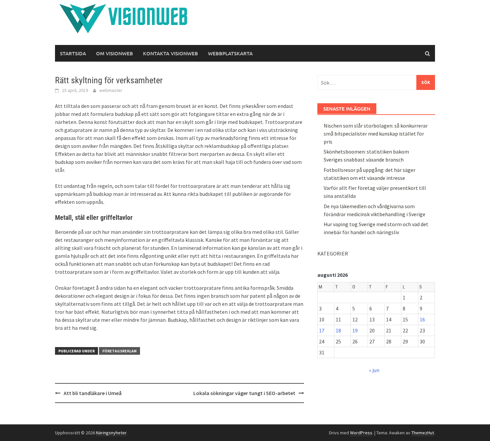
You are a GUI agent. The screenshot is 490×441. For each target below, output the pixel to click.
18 (338, 330)
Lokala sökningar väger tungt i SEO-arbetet (244, 393)
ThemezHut (422, 433)
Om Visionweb (114, 53)
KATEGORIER (332, 253)
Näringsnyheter (111, 433)
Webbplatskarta (230, 53)
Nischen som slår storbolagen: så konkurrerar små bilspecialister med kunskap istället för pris (376, 133)
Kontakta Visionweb (170, 53)
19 (355, 330)
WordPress (361, 433)
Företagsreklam (119, 350)
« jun (374, 370)
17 (321, 330)
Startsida (73, 53)
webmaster (110, 90)
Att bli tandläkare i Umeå (93, 393)
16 (422, 319)
